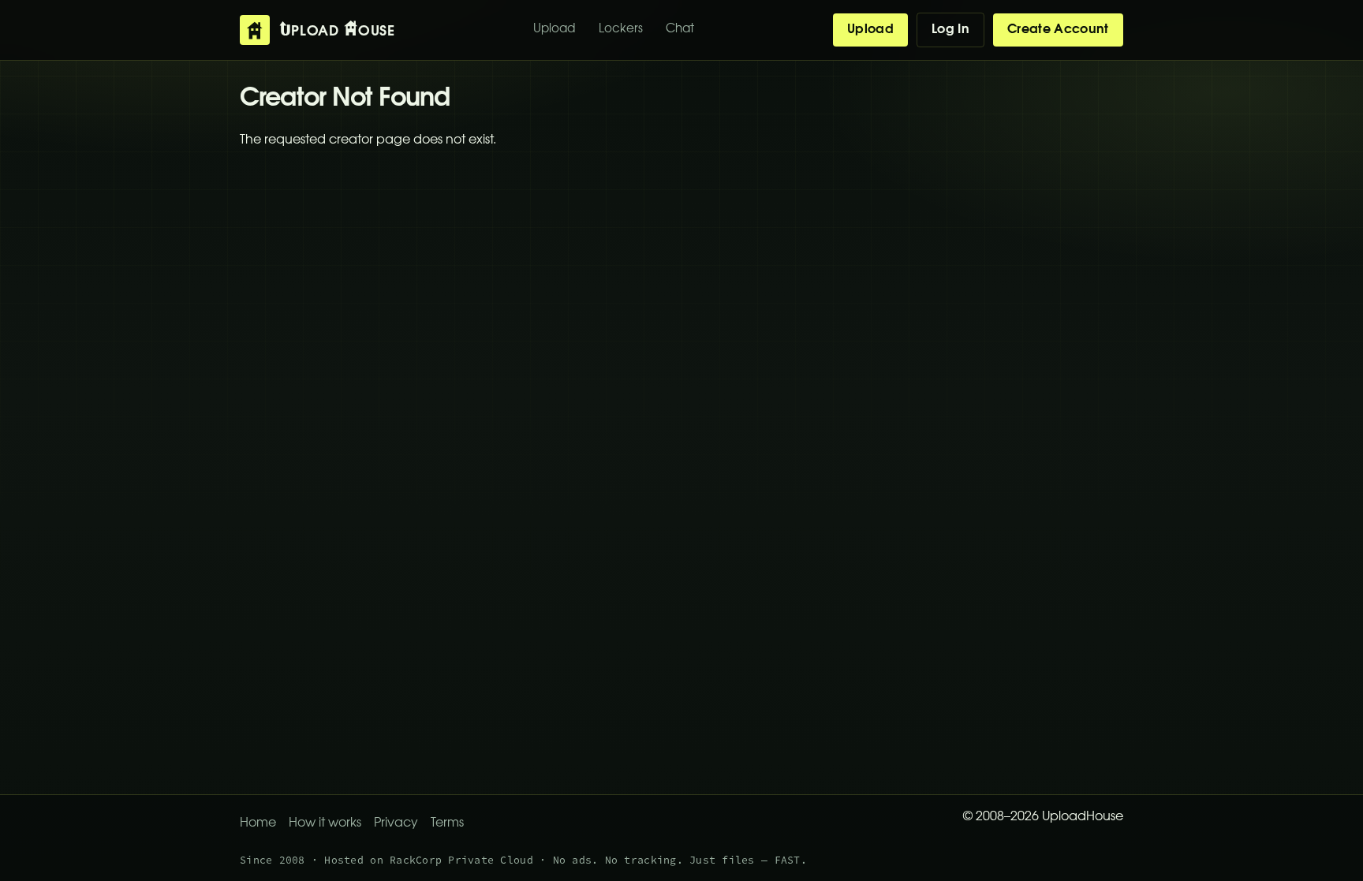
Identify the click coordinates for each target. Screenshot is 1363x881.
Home (258, 823)
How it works (325, 823)
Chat (680, 29)
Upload (554, 29)
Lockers (621, 29)
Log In (950, 30)
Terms (447, 823)
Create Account (1057, 30)
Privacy (396, 823)
